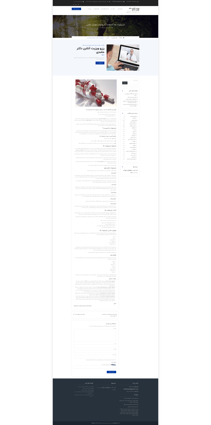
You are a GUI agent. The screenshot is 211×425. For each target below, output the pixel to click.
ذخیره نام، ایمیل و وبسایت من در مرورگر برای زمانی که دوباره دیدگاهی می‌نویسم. (100, 359)
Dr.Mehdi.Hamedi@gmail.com (117, 1)
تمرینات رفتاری (132, 137)
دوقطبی (134, 145)
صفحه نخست (120, 9)
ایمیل (115, 349)
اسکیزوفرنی (133, 127)
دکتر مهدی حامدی (102, 27)
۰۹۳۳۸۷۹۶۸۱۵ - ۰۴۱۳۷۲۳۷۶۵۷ (131, 1)
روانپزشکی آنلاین (132, 147)
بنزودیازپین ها (101, 161)
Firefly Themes (98, 423)
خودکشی (133, 141)
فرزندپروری (133, 157)
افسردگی (134, 118)
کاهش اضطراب (88, 120)
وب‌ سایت (114, 354)
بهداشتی (134, 133)
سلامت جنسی (133, 155)
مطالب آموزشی (96, 9)
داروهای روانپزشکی (132, 143)
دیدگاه (114, 328)
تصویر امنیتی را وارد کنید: (106, 364)
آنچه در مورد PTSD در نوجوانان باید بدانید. (85, 386)
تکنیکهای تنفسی (136, 172)
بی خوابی (77, 150)
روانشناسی (133, 149)
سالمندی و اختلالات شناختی (130, 151)
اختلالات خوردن (132, 122)
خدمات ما (113, 9)
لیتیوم (131, 172)
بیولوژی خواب (127, 170)
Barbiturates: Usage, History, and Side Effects (82, 306)
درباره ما (90, 9)
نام (115, 343)
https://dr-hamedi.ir (130, 391)
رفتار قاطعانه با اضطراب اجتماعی (131, 99)
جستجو (124, 82)
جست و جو (136, 80)
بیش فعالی (133, 135)
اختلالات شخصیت (132, 124)
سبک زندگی (133, 153)
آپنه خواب (135, 170)
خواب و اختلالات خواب (131, 139)
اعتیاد (108, 37)
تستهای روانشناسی (133, 116)
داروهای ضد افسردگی (102, 118)
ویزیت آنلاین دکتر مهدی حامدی (134, 9)
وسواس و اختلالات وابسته (131, 159)
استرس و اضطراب (132, 125)
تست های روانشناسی (105, 9)
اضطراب (81, 150)
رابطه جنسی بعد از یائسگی (132, 97)
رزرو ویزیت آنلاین (76, 9)
